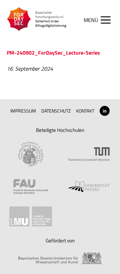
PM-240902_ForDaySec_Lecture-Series (53, 53)
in (105, 110)
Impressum (23, 110)
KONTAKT (85, 110)
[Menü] (100, 20)
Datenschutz (56, 110)
